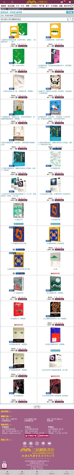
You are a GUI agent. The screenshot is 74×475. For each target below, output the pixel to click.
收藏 (37, 474)
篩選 (70, 12)
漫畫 (61, 6)
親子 (47, 6)
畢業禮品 (50, 421)
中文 (17, 6)
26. (55, 344)
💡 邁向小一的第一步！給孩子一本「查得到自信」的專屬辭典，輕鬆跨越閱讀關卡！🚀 (8, 9)
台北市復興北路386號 (8, 429)
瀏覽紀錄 (51, 474)
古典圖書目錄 (28, 421)
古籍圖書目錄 (6, 421)
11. (18, 169)
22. (55, 293)
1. (18, 41)
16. (55, 219)
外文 (22, 6)
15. (18, 219)
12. (55, 168)
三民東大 (34, 6)
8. (54, 118)
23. (19, 318)
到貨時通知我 (19, 224)
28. (55, 370)
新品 (11, 6)
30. (55, 395)
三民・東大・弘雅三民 (9, 419)
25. (18, 344)
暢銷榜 (3, 6)
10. (55, 143)
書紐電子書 (49, 126)
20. (55, 269)
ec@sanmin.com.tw (15, 433)
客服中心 (22, 474)
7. (18, 118)
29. (19, 395)
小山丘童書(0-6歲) (30, 419)
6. (55, 92)
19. (18, 269)
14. (55, 194)
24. (55, 318)
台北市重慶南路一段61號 (55, 429)
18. (55, 243)
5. (18, 91)
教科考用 (67, 6)
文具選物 (54, 6)
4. (54, 66)
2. (55, 40)
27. (18, 370)
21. (19, 293)
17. (18, 243)
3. (18, 65)
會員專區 (66, 474)
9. (18, 143)
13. (18, 195)
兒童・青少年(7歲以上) (55, 419)
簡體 (27, 6)
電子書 (41, 6)
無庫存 (13, 46)
